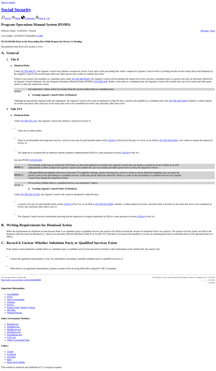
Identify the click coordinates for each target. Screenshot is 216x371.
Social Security (16, 9)
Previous (205, 31)
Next (212, 31)
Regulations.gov (14, 335)
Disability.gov (13, 327)
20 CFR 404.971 (28, 71)
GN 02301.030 (100, 81)
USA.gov (11, 337)
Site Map (11, 310)
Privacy (10, 305)
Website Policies (14, 312)
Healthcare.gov (14, 329)
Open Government (15, 299)
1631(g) (125, 152)
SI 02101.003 (35, 160)
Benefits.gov (13, 324)
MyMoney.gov (14, 332)
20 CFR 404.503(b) (81, 79)
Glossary (11, 302)
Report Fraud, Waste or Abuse (21, 307)
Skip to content (8, 2)
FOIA (10, 297)
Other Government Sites (18, 340)
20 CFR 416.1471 (29, 121)
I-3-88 (39, 36)
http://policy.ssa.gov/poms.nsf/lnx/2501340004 (21, 280)
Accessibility (13, 294)
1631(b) (111, 140)
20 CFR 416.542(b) (168, 140)
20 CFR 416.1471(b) (30, 194)
